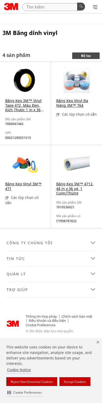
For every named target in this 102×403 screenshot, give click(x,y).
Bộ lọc (86, 56)
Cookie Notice (19, 369)
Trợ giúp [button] (17, 289)
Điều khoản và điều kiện (47, 320)
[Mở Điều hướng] (95, 7)
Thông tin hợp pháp (41, 316)
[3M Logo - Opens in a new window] (11, 6)
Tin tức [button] (16, 258)
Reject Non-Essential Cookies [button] (32, 382)
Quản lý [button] (16, 274)
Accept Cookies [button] (75, 382)
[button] (24, 392)
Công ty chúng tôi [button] (30, 243)
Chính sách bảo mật (76, 316)
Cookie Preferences (40, 325)
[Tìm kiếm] (81, 6)
